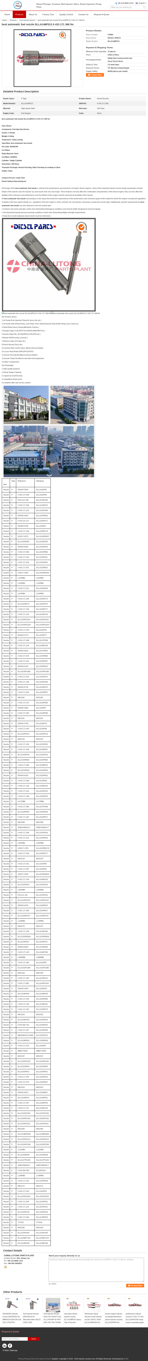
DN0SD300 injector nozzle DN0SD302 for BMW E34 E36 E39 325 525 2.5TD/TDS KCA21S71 (12, 1319)
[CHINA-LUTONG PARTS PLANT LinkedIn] (5, 1346)
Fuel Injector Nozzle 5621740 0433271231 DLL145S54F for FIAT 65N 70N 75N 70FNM (52, 1318)
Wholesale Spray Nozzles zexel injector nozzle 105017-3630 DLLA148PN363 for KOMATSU (93, 1319)
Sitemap (13, 1350)
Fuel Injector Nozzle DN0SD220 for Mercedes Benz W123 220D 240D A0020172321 (31, 1319)
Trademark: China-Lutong (12, 140)
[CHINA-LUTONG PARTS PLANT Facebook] (10, 1346)
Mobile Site (7, 1354)
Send (33, 1339)
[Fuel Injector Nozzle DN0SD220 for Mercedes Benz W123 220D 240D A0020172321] (32, 1305)
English (142, 3)
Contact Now (96, 75)
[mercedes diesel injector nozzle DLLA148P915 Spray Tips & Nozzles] (73, 1305)
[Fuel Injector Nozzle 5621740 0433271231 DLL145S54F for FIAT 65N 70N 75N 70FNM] (53, 1305)
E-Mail (6, 1350)
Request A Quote (101, 14)
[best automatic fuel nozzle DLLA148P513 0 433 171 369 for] (42, 58)
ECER (126, 1359)
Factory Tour (48, 14)
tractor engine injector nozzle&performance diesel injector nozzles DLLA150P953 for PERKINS (114, 1319)
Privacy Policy (23, 1359)
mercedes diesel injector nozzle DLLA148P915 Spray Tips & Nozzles (72, 1318)
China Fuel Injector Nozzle (40, 1359)
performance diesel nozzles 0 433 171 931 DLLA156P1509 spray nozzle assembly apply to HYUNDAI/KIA (135, 1319)
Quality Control (66, 14)
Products (19, 14)
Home (7, 14)
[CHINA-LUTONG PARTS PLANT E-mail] (5, 1267)
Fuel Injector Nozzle (27, 20)
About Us (33, 14)
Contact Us (83, 14)
